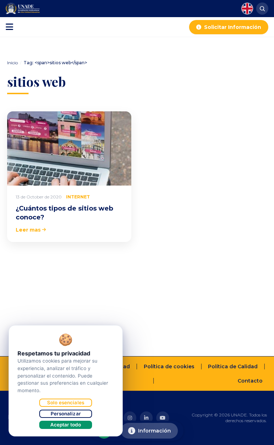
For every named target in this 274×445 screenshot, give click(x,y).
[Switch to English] (247, 8)
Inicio (12, 62)
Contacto (250, 381)
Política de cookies (169, 366)
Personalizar (66, 413)
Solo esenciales (65, 402)
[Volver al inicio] (257, 436)
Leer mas (28, 230)
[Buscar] (262, 8)
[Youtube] (162, 417)
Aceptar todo (65, 425)
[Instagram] (129, 417)
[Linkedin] (146, 417)
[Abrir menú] (9, 27)
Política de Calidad (233, 366)
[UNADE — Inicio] (23, 8)
